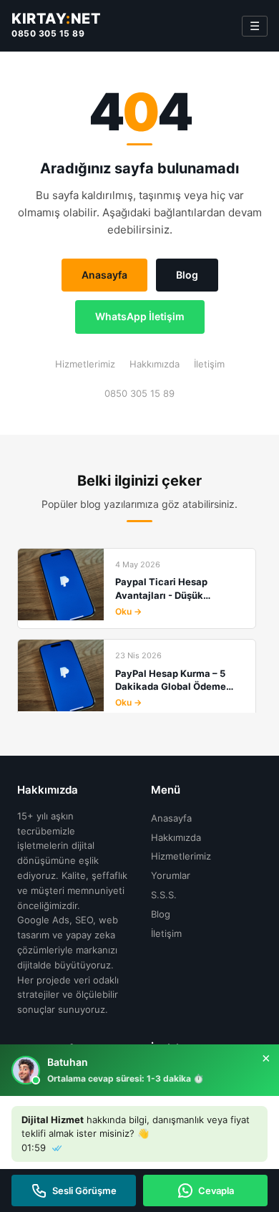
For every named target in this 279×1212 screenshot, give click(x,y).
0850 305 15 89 (47, 33)
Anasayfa (104, 275)
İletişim (209, 364)
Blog (187, 275)
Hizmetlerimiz (85, 364)
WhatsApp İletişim (140, 316)
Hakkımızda (154, 364)
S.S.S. (164, 894)
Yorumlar (170, 875)
